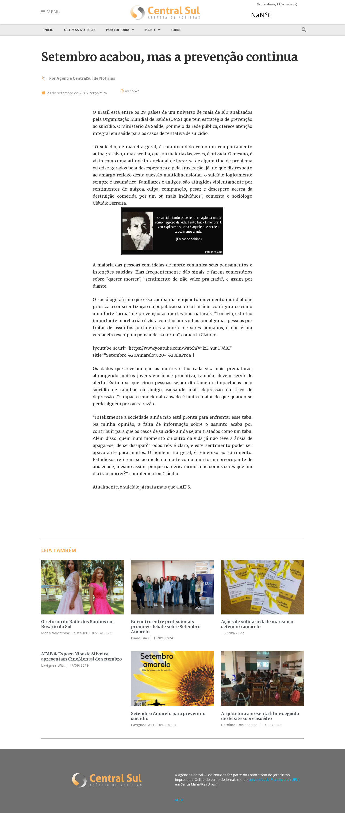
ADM (179, 799)
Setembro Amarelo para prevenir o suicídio (168, 716)
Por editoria (117, 29)
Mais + (150, 29)
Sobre (176, 29)
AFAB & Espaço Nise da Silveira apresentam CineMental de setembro (81, 656)
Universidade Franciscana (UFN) (273, 779)
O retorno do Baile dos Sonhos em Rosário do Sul (77, 624)
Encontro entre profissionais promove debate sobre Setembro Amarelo (165, 626)
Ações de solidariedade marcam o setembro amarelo (257, 624)
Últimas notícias (80, 29)
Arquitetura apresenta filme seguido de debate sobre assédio (260, 716)
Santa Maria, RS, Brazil (275, 12)
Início (48, 29)
